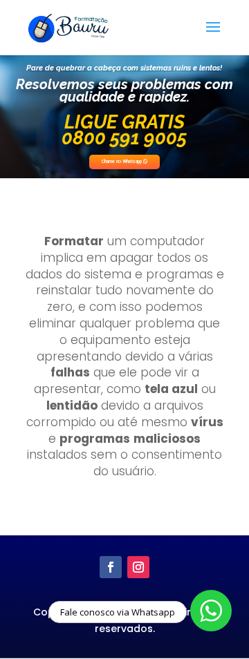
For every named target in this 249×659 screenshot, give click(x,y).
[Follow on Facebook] (111, 567)
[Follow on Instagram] (138, 567)
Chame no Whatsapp (122, 161)
